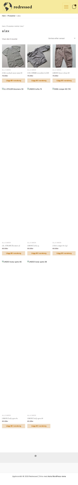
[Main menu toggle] (66, 7)
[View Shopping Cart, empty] (74, 7)
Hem (3, 26)
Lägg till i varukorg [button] (13, 80)
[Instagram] (35, 456)
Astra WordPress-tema (57, 476)
